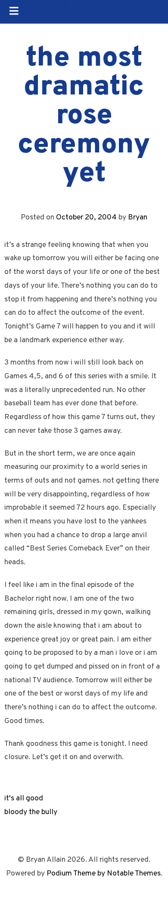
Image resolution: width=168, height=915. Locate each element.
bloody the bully (30, 812)
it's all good (23, 798)
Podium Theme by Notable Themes (104, 874)
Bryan (137, 217)
